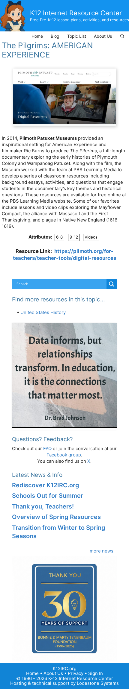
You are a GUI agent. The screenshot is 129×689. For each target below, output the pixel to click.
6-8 (59, 237)
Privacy (75, 673)
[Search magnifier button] (111, 284)
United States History (43, 312)
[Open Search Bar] (122, 36)
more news (101, 551)
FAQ (47, 448)
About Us (103, 36)
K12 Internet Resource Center (76, 13)
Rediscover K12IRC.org (45, 485)
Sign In (95, 673)
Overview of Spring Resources (56, 516)
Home (37, 36)
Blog (55, 36)
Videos (91, 237)
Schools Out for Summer (47, 495)
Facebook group (63, 455)
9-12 (74, 237)
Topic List (76, 36)
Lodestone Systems (98, 683)
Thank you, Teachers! (43, 506)
